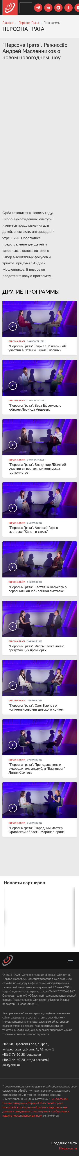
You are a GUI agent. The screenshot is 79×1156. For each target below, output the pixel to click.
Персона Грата (28, 23)
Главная (7, 23)
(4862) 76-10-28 (13, 1054)
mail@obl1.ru (11, 1065)
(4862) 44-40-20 (13, 1060)
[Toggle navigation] (70, 961)
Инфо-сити (68, 1148)
